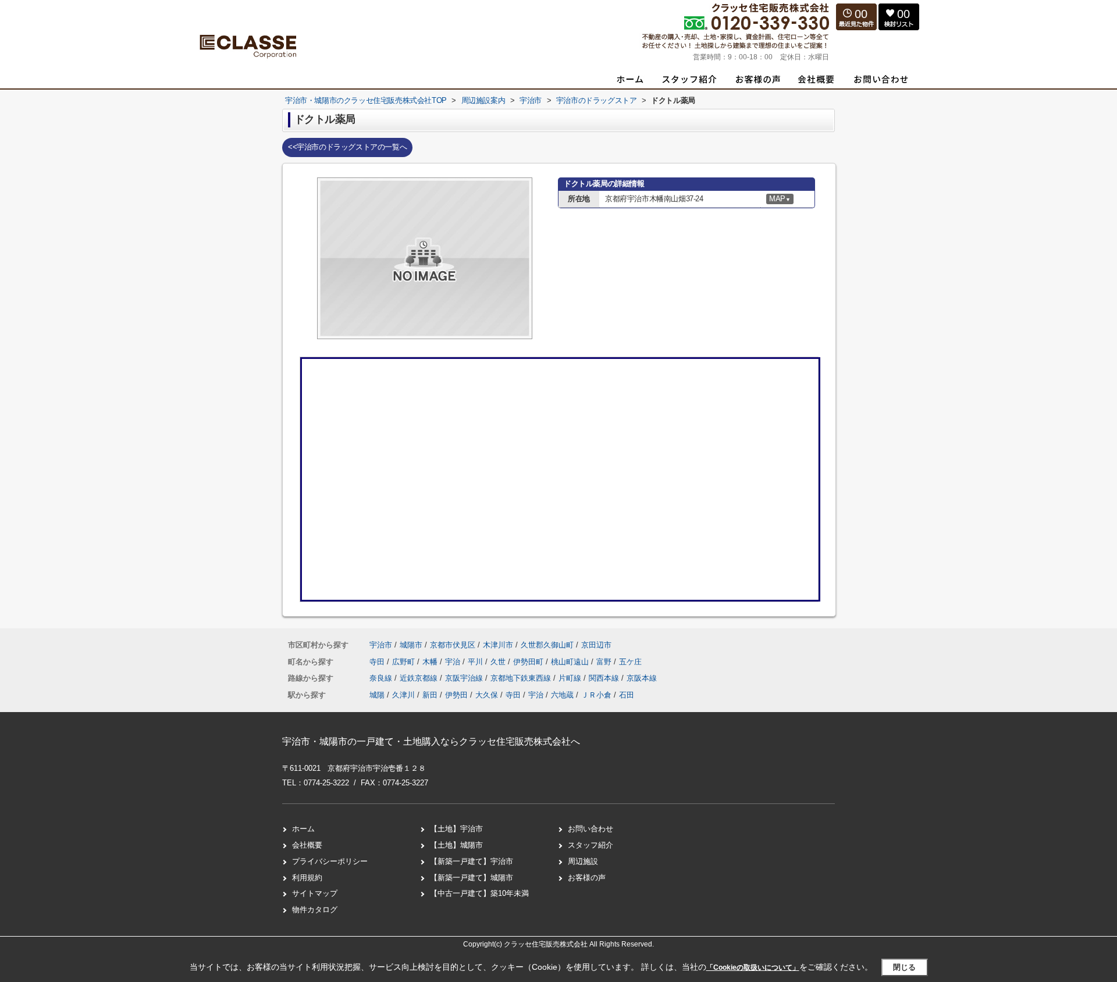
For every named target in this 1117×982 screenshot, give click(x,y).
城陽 (377, 695)
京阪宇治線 (465, 678)
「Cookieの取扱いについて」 (752, 967)
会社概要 (307, 845)
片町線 (571, 678)
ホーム (303, 828)
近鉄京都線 (420, 678)
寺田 (378, 661)
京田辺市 (596, 645)
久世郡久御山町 (547, 645)
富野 (605, 661)
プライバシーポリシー (330, 861)
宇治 (454, 661)
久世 (499, 661)
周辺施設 (583, 861)
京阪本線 (642, 678)
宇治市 (380, 645)
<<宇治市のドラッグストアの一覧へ (347, 147)
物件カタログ (314, 909)
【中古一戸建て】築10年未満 (479, 893)
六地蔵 (562, 695)
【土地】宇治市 (456, 828)
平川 (476, 661)
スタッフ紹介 (590, 845)
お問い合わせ (590, 828)
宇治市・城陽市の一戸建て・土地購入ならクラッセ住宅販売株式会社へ (431, 741)
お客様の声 (587, 877)
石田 (626, 695)
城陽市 (411, 645)
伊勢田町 (529, 661)
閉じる (904, 967)
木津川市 (498, 645)
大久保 (486, 695)
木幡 (431, 661)
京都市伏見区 (452, 645)
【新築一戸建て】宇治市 (471, 861)
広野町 (404, 661)
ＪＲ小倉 (596, 695)
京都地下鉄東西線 (521, 678)
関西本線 (605, 678)
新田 (429, 695)
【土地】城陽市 (456, 845)
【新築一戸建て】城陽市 (471, 877)
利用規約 (307, 877)
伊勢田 (456, 695)
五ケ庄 (630, 661)
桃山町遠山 (571, 661)
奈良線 (381, 678)
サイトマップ (314, 893)
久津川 (403, 695)
